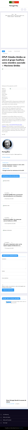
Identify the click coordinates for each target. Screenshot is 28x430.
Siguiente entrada (6, 168)
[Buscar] (22, 9)
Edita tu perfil (17, 154)
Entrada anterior (5, 162)
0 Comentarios (5, 53)
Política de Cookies (6, 417)
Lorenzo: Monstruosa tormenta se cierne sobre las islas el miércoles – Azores (13, 165)
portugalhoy (10, 51)
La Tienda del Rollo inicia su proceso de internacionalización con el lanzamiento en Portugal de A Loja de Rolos (13, 195)
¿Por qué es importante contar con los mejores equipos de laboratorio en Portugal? (12, 244)
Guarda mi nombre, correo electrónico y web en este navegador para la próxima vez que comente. (13, 287)
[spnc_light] (25, 9)
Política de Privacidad (7, 420)
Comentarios (4, 259)
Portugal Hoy (13, 6)
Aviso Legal (5, 422)
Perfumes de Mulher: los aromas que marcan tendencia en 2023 (12, 220)
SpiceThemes (21, 428)
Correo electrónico (5, 278)
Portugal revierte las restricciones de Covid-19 (13, 170)
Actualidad (5, 302)
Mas (3, 51)
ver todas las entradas (6, 157)
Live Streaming (6, 414)
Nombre (3, 271)
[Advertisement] (14, 32)
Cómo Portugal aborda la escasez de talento (12, 401)
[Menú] (2, 9)
